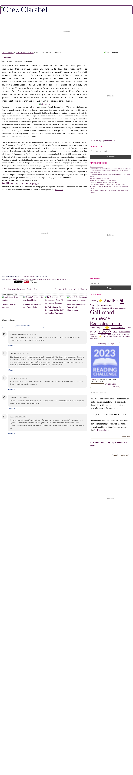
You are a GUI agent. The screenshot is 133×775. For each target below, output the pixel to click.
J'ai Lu (105, 336)
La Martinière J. (118, 327)
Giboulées (93, 336)
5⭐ (100, 336)
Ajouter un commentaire (23, 326)
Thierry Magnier (115, 336)
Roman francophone (25, 53)
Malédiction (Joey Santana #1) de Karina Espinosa (103, 180)
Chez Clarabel (8, 53)
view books (116, 386)
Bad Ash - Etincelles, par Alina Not (99, 178)
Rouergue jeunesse (118, 308)
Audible (111, 300)
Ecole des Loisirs (106, 323)
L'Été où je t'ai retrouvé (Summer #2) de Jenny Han (103, 182)
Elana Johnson (103, 430)
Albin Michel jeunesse (99, 308)
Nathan (93, 300)
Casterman (103, 334)
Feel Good (113, 305)
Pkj (97, 334)
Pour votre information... (96, 167)
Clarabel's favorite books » (121, 455)
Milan (92, 334)
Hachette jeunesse (124, 331)
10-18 (115, 331)
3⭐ (99, 300)
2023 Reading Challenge (105, 343)
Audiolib (104, 332)
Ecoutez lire (125, 334)
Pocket (93, 331)
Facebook (59, 190)
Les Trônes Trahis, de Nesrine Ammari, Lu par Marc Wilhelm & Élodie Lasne (110, 169)
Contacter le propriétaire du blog (103, 140)
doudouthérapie (95, 327)
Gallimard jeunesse (102, 315)
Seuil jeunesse (99, 305)
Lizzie (129, 327)
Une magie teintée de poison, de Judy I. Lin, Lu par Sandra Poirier (107, 184)
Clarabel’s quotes (98, 392)
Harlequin (126, 336)
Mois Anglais (94, 338)
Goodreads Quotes (125, 436)
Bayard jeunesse (114, 334)
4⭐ (106, 328)
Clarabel (93, 379)
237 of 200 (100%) (111, 384)
